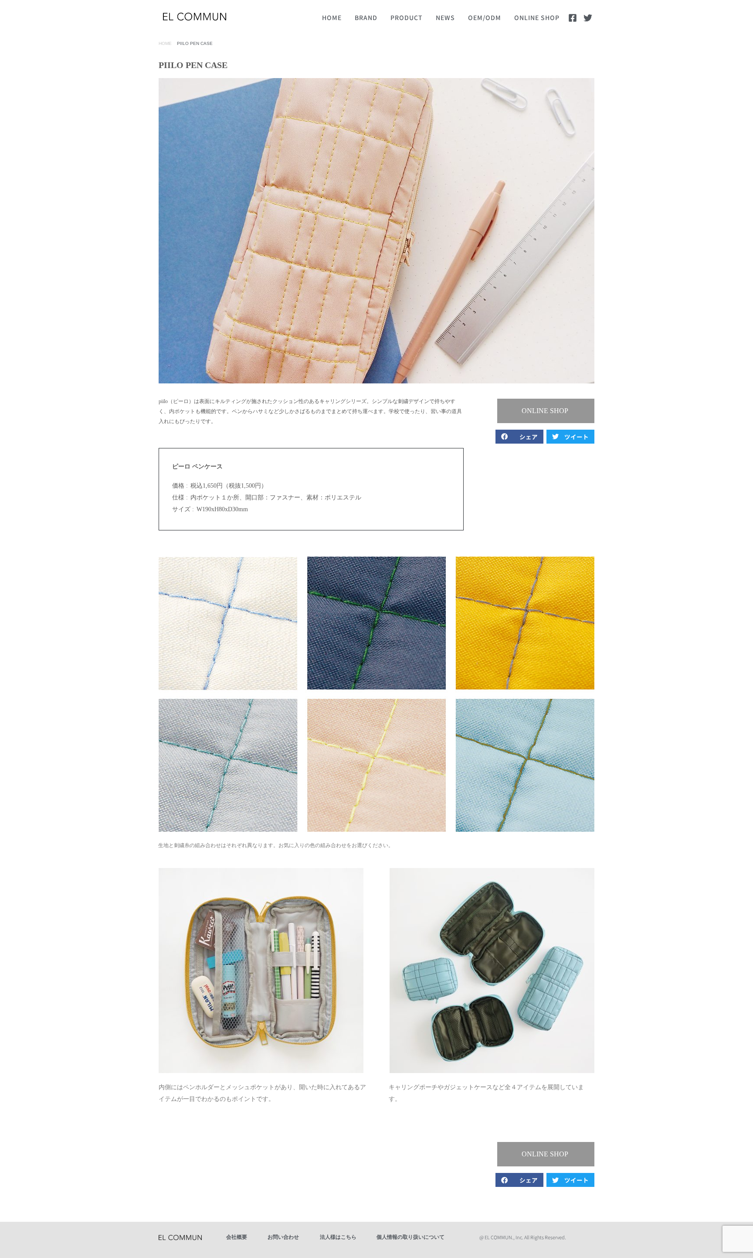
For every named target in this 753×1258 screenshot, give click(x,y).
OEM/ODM (484, 17)
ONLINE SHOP (537, 17)
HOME (332, 17)
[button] (519, 437)
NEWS (445, 17)
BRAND (366, 17)
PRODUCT (406, 17)
